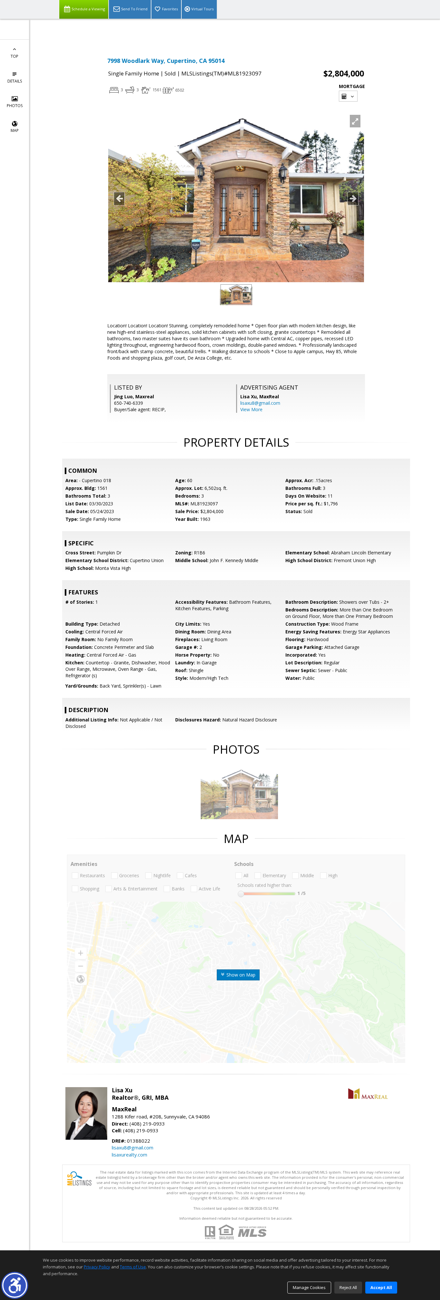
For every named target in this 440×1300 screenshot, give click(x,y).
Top (14, 56)
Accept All (381, 1287)
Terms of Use (133, 1267)
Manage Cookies (309, 1287)
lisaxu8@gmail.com (260, 403)
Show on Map (240, 975)
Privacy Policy (97, 1267)
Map (15, 130)
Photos (15, 105)
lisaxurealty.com (129, 1154)
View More (251, 409)
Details (14, 81)
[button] (14, 1285)
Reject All (348, 1287)
